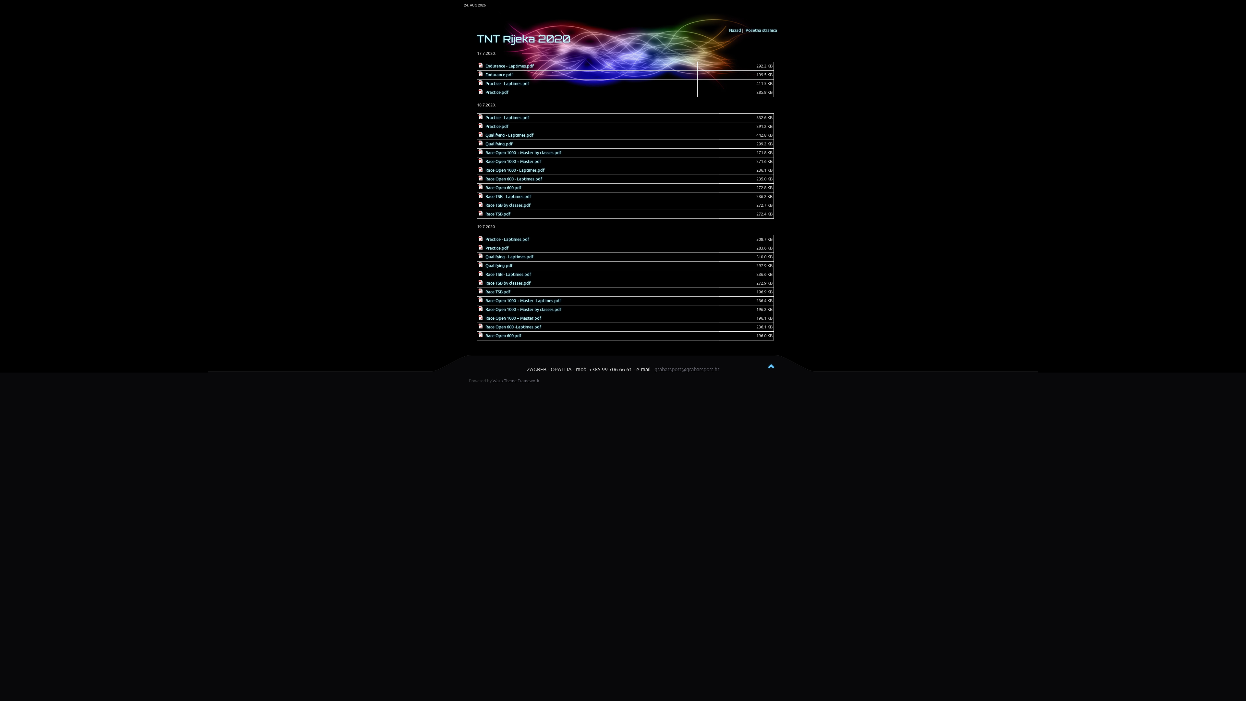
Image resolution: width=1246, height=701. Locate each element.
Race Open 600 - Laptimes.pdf (513, 179)
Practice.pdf (496, 92)
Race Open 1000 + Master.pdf (513, 161)
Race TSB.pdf (497, 214)
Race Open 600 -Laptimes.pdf (513, 327)
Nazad (735, 30)
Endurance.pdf (499, 75)
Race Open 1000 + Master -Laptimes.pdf (523, 301)
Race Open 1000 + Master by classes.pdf (523, 153)
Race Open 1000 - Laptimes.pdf (514, 170)
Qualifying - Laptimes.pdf (509, 135)
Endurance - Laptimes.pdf (509, 66)
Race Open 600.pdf (503, 188)
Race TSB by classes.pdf (508, 205)
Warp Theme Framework (516, 381)
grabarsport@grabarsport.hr (686, 369)
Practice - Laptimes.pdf (507, 83)
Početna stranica (761, 30)
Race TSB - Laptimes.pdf (508, 196)
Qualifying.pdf (499, 144)
